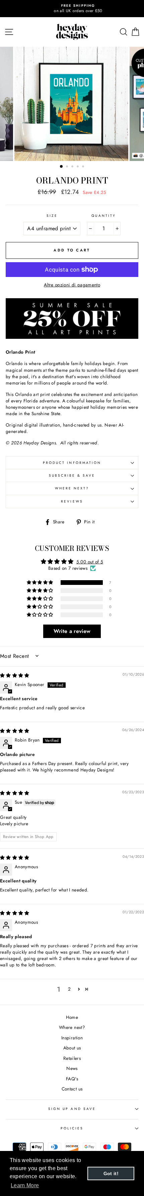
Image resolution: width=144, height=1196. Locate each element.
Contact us (72, 1088)
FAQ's (72, 1078)
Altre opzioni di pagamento (72, 285)
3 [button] (73, 167)
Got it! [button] (111, 1173)
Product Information (72, 462)
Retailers (72, 1058)
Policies (72, 1128)
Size (52, 215)
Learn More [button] (25, 1185)
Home (72, 1017)
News (71, 1068)
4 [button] (78, 167)
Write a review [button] (72, 631)
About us (72, 1047)
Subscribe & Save (72, 475)
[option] (72, 8)
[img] (14, 675)
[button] (40, 582)
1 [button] (61, 166)
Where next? (72, 488)
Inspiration (72, 1037)
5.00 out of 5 (89, 561)
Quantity (103, 215)
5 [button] (83, 167)
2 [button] (67, 167)
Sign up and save (72, 1108)
